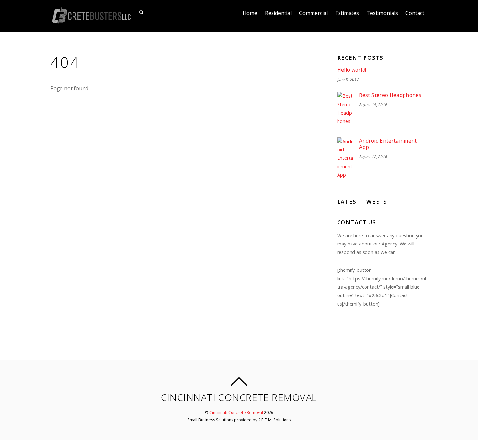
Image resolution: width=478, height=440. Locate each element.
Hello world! (351, 70)
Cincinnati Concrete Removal (236, 412)
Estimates (347, 13)
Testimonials (382, 13)
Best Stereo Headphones (390, 95)
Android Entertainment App (388, 144)
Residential (278, 13)
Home (250, 13)
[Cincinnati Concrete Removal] (91, 21)
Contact (414, 13)
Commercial (313, 13)
